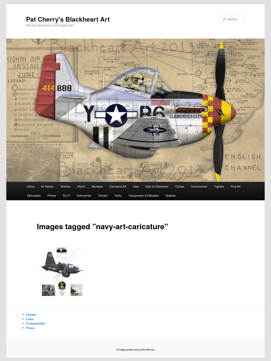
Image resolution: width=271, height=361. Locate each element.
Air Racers (47, 186)
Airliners (66, 186)
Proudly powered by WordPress (135, 349)
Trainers (103, 195)
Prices (30, 328)
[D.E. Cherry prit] (61, 271)
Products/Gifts (35, 323)
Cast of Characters (157, 186)
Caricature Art (117, 186)
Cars (136, 186)
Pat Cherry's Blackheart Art (68, 19)
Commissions (199, 186)
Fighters (219, 186)
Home (30, 186)
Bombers (97, 186)
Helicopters (34, 195)
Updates (171, 195)
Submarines (84, 195)
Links (29, 319)
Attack (81, 186)
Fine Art (236, 186)
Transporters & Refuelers (144, 195)
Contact (31, 314)
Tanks (118, 195)
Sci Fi (66, 195)
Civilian (179, 186)
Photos (51, 195)
